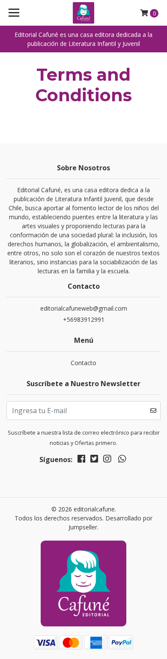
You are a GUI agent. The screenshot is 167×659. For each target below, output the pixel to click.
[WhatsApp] (121, 460)
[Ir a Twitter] (94, 460)
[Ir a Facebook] (81, 460)
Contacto (83, 363)
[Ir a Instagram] (107, 460)
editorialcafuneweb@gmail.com (83, 308)
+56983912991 (83, 319)
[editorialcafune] (83, 13)
